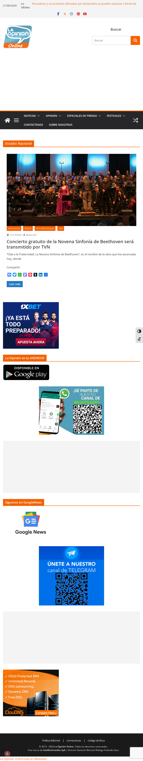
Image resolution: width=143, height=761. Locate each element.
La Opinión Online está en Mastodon (23, 759)
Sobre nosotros (60, 124)
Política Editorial (51, 740)
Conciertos (14, 228)
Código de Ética (96, 740)
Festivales (114, 115)
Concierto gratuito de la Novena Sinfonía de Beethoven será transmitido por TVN (70, 244)
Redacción (31, 234)
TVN (61, 228)
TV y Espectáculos (45, 228)
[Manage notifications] (7, 754)
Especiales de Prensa (82, 115)
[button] (38, 115)
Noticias (30, 115)
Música (28, 228)
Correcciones (74, 740)
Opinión (51, 115)
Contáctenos (33, 124)
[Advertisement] (71, 83)
